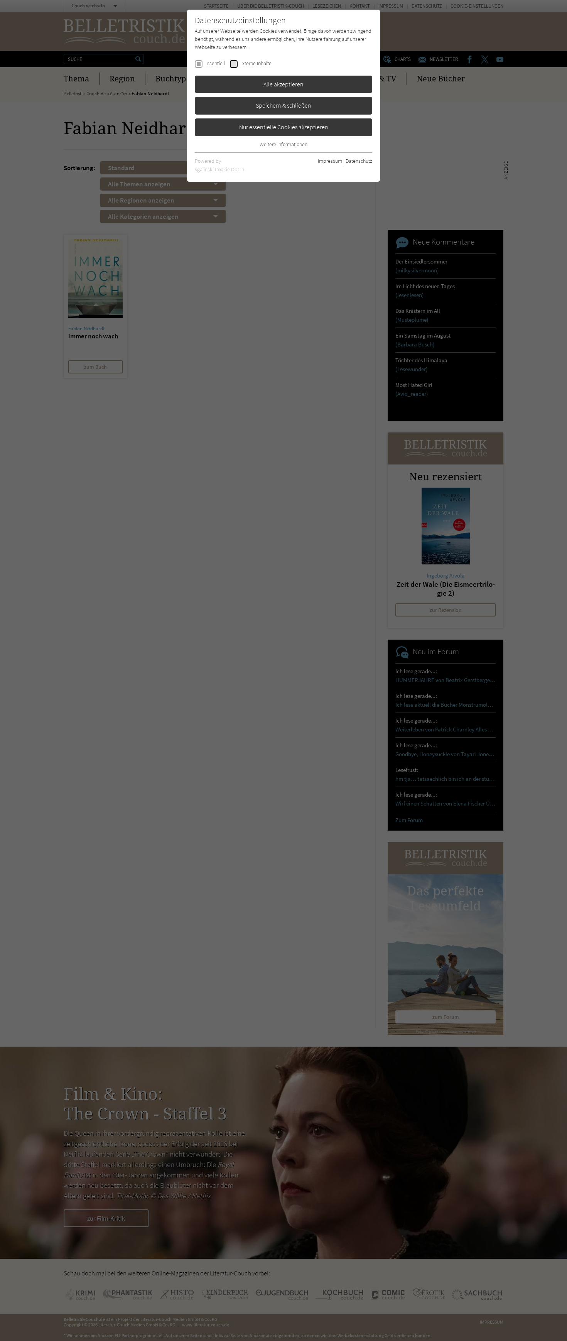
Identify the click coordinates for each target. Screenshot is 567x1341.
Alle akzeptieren (283, 84)
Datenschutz (359, 160)
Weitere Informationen (283, 144)
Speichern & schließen (283, 105)
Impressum (330, 160)
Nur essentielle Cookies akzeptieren (283, 127)
